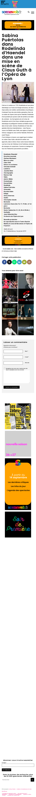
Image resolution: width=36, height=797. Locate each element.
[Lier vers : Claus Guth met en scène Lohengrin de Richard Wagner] (26, 327)
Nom (26, 351)
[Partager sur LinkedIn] (19, 262)
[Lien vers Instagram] (29, 262)
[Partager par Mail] (24, 262)
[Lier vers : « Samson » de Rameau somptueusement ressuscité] (10, 296)
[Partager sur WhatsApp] (14, 262)
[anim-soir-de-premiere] (18, 537)
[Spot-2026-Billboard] (18, 7)
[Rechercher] (27, 12)
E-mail (27, 357)
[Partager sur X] (9, 262)
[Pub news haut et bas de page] (18, 29)
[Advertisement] (18, 557)
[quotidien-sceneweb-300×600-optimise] (18, 509)
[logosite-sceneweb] (15, 12)
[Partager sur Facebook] (4, 262)
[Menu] (31, 12)
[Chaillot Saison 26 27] (18, 456)
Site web (27, 362)
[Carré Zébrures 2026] (18, 429)
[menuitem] (27, 12)
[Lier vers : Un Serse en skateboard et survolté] (10, 312)
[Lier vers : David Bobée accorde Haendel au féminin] (26, 312)
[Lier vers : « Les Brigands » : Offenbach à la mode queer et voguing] (10, 281)
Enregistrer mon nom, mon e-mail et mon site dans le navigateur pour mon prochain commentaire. (16, 370)
